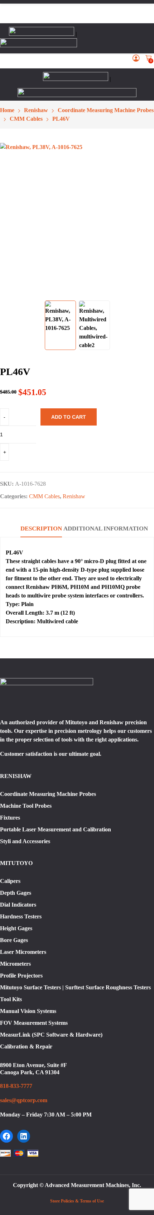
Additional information (105, 528)
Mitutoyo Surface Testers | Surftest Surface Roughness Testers (75, 987)
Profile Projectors (21, 976)
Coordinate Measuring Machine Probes (48, 794)
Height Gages (16, 928)
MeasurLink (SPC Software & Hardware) (51, 1035)
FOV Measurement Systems (34, 1023)
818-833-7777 (16, 1086)
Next (145, 220)
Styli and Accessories (25, 841)
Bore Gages (14, 940)
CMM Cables (44, 496)
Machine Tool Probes (26, 806)
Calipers (10, 881)
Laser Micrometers (23, 952)
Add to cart (68, 417)
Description (41, 528)
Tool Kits (11, 999)
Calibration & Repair (26, 1046)
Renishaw (74, 496)
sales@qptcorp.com (23, 1100)
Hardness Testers (21, 916)
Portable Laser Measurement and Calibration (55, 829)
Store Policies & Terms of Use (77, 1201)
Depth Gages (15, 893)
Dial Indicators (18, 905)
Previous (9, 220)
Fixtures (10, 818)
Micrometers (15, 964)
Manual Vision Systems (28, 1011)
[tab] (41, 530)
